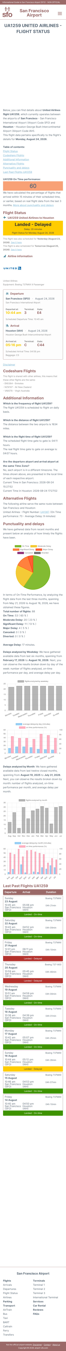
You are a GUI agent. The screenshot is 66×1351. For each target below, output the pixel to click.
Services (38, 1301)
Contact (47, 1345)
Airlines (7, 1297)
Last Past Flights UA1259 (17, 172)
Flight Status (10, 151)
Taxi (5, 1318)
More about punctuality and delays (33, 205)
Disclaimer (37, 1345)
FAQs (36, 1313)
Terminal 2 (39, 1288)
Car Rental (39, 1305)
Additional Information (16, 159)
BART (6, 1322)
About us (56, 1345)
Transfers (8, 1334)
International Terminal (45, 1297)
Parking (7, 1301)
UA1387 (44, 512)
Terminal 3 (39, 1293)
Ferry (6, 1330)
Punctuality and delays (16, 167)
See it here (16, 242)
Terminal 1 (39, 1284)
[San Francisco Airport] (7, 12)
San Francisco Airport (34, 13)
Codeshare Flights (13, 155)
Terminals (39, 1280)
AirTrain (7, 1309)
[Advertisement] (33, 72)
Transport (9, 1305)
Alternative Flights (13, 163)
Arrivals (7, 1284)
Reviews (38, 1309)
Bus (5, 1313)
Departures (9, 1288)
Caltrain (7, 1326)
